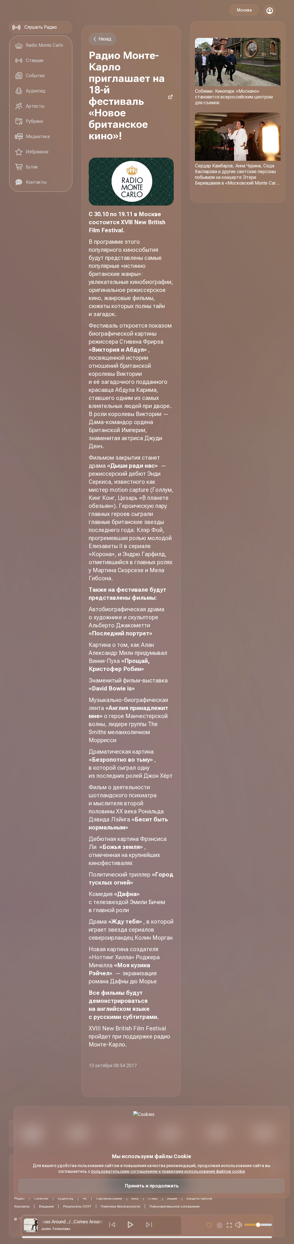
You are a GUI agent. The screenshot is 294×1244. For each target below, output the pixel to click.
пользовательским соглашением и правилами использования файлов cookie (168, 1171)
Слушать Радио (40, 27)
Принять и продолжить (152, 1186)
